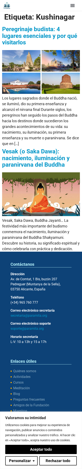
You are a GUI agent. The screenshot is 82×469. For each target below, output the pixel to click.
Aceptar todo (41, 449)
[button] (72, 5)
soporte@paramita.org (27, 329)
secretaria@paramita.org (29, 316)
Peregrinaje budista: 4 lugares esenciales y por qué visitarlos (39, 36)
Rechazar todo (58, 460)
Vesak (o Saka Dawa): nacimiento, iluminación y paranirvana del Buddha (36, 158)
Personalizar (20, 460)
